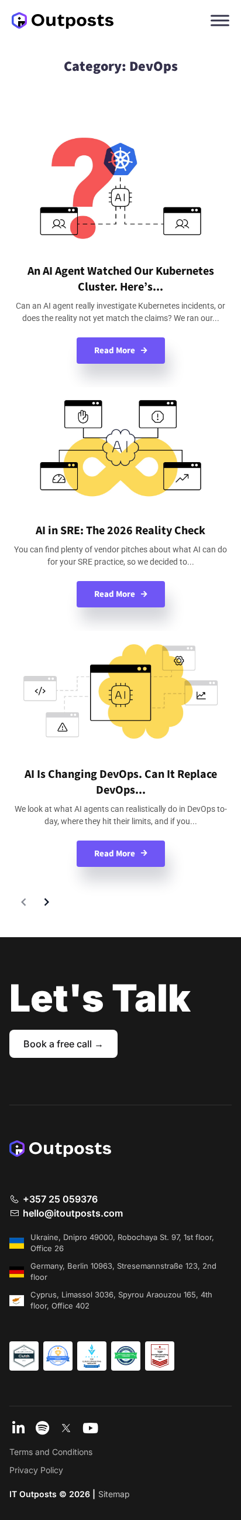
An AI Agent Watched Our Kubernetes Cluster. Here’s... (120, 279)
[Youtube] (90, 1429)
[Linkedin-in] (18, 1429)
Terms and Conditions (50, 1452)
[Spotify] (42, 1429)
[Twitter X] (66, 1429)
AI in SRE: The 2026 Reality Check (120, 530)
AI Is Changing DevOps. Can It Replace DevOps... (121, 782)
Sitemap (114, 1494)
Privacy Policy (36, 1470)
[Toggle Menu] (220, 20)
